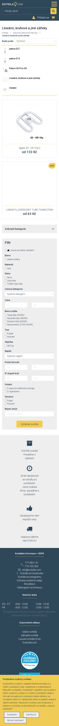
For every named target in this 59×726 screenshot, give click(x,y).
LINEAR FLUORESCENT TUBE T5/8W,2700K (29, 209)
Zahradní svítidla (29, 635)
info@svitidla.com (31, 569)
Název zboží (11, 409)
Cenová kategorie (14, 289)
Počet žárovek (12, 362)
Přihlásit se (43, 17)
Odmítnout (31, 714)
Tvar (7, 330)
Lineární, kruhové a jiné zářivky (24, 78)
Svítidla (5, 33)
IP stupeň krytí (12, 373)
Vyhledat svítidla (29, 424)
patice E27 (14, 48)
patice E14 (14, 58)
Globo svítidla (29, 631)
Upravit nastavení (15, 720)
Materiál (9, 264)
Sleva (7, 273)
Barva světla (11, 311)
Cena (7, 300)
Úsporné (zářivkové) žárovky (25, 33)
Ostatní (12, 88)
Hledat (53, 11)
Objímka (9, 342)
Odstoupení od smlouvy (29, 587)
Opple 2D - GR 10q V (29, 147)
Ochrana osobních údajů (29, 580)
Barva (8, 255)
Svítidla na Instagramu (29, 576)
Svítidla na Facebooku (31, 573)
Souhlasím (12, 714)
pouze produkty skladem (22, 250)
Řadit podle (7, 41)
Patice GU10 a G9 (18, 68)
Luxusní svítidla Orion (29, 638)
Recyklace (29, 583)
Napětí (8, 351)
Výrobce (9, 396)
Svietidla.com (29, 642)
